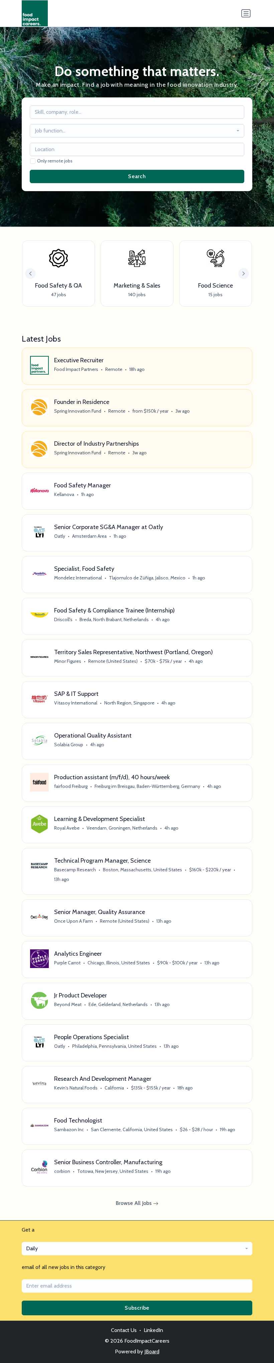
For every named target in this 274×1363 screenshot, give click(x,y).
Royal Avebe (67, 828)
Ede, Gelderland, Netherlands (118, 1004)
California (114, 1088)
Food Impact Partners (76, 369)
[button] (243, 273)
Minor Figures (67, 661)
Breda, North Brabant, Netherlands (114, 619)
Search (137, 176)
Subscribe (137, 1308)
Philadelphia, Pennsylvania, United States (114, 1046)
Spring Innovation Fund (77, 411)
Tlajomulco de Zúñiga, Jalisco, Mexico (147, 578)
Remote (113, 369)
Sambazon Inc (69, 1129)
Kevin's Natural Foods (76, 1088)
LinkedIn (153, 1330)
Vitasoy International (75, 703)
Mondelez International (78, 578)
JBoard (151, 1351)
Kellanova (64, 494)
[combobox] (137, 130)
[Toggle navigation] (246, 13)
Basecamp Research (75, 870)
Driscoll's (63, 619)
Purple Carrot (67, 963)
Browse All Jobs (134, 1203)
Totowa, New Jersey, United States (112, 1171)
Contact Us (124, 1330)
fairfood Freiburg (71, 786)
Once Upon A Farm (73, 921)
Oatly (59, 536)
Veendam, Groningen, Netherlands (122, 828)
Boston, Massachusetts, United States (142, 870)
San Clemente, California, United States (132, 1129)
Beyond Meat (68, 1004)
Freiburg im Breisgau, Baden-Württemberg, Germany (147, 786)
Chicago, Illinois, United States (119, 963)
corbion (62, 1171)
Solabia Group (68, 745)
